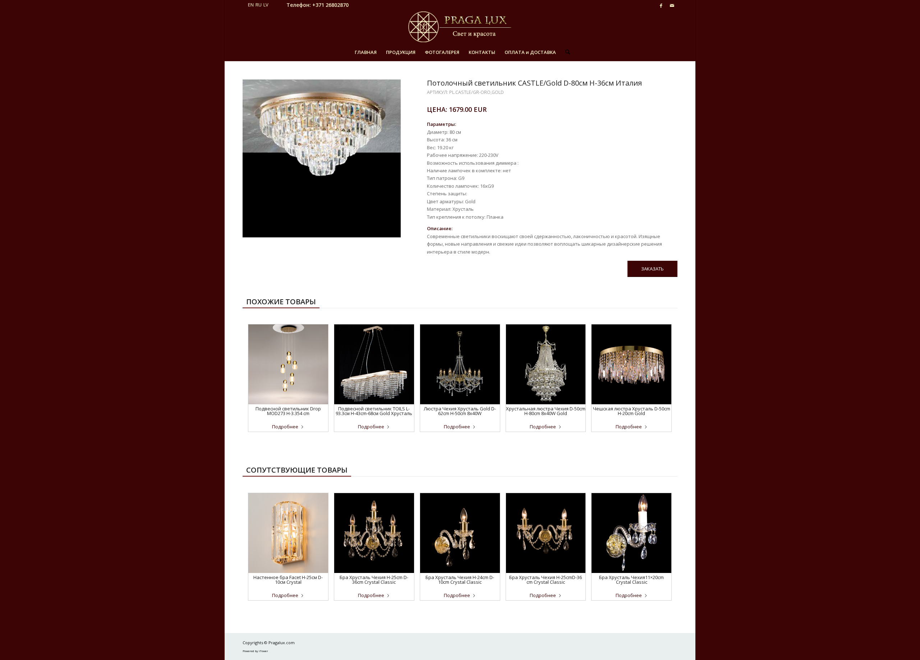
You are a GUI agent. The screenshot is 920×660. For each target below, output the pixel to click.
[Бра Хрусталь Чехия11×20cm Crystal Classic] (631, 533)
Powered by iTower (255, 651)
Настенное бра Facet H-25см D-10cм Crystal (288, 579)
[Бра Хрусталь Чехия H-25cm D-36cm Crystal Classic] (374, 533)
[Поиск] (565, 52)
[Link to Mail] (672, 5)
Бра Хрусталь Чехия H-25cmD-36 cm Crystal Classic (545, 579)
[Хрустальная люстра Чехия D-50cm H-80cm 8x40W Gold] (546, 364)
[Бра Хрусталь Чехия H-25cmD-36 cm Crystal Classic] (546, 533)
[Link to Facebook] (661, 5)
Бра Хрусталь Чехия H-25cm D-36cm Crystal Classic (374, 579)
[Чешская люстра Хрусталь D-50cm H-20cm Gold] (631, 364)
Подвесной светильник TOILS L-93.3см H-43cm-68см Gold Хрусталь (374, 411)
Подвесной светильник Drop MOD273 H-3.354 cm (288, 411)
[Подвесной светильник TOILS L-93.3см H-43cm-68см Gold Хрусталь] (374, 364)
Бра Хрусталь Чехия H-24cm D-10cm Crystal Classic (460, 579)
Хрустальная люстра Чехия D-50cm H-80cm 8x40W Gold (545, 411)
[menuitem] (365, 52)
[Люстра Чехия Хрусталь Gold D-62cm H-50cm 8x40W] (460, 364)
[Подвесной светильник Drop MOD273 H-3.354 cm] (288, 364)
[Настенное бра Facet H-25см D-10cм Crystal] (288, 533)
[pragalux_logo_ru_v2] (460, 27)
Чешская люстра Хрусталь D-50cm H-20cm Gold (631, 411)
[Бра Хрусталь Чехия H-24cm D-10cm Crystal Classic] (460, 533)
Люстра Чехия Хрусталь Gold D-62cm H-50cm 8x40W (460, 411)
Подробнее (285, 426)
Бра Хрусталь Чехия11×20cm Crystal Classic (631, 579)
